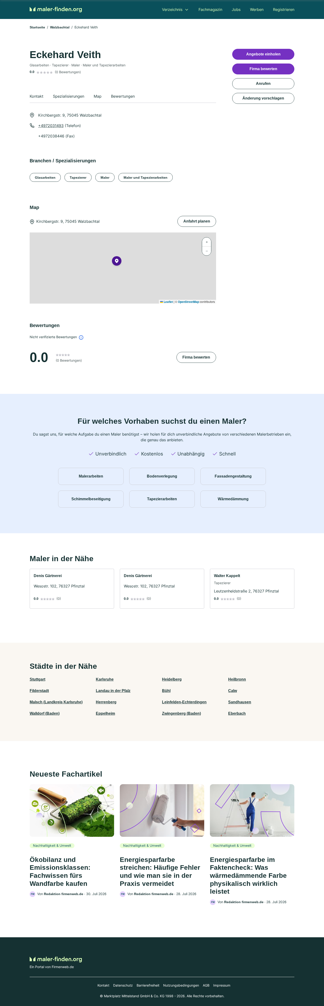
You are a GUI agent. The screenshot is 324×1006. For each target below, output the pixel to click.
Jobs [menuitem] (236, 9)
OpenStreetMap (188, 302)
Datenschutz (123, 985)
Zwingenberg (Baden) (181, 713)
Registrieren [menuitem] (283, 9)
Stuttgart (37, 679)
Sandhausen (239, 702)
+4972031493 (51, 125)
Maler (105, 177)
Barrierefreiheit (148, 985)
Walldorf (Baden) (45, 713)
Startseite (37, 27)
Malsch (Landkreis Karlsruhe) (56, 702)
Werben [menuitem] (257, 9)
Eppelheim (105, 713)
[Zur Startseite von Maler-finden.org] (56, 9)
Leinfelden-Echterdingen (184, 702)
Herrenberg (106, 702)
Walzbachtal (59, 27)
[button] (117, 262)
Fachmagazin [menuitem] (210, 9)
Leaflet (168, 302)
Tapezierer (78, 177)
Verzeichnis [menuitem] (172, 9)
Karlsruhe (105, 679)
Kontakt (103, 985)
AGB (206, 985)
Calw (232, 691)
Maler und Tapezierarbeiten (145, 177)
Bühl (166, 691)
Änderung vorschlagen (263, 98)
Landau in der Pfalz (113, 691)
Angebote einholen (263, 54)
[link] (72, 589)
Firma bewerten (196, 357)
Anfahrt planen (196, 221)
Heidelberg (172, 679)
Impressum (221, 985)
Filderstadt (39, 691)
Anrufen (263, 84)
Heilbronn (237, 679)
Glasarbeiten (45, 177)
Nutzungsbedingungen (181, 985)
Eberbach (237, 713)
